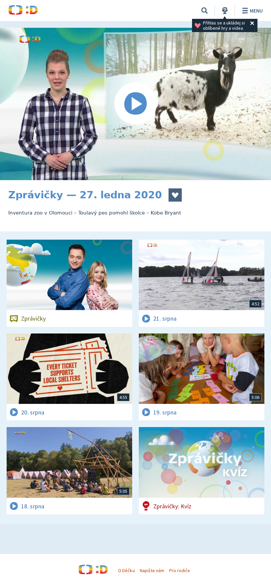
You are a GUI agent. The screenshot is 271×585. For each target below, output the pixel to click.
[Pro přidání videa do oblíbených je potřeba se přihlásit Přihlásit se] (175, 195)
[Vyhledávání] (204, 10)
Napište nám (152, 570)
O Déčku (126, 570)
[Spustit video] (135, 104)
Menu (256, 10)
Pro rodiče (179, 570)
